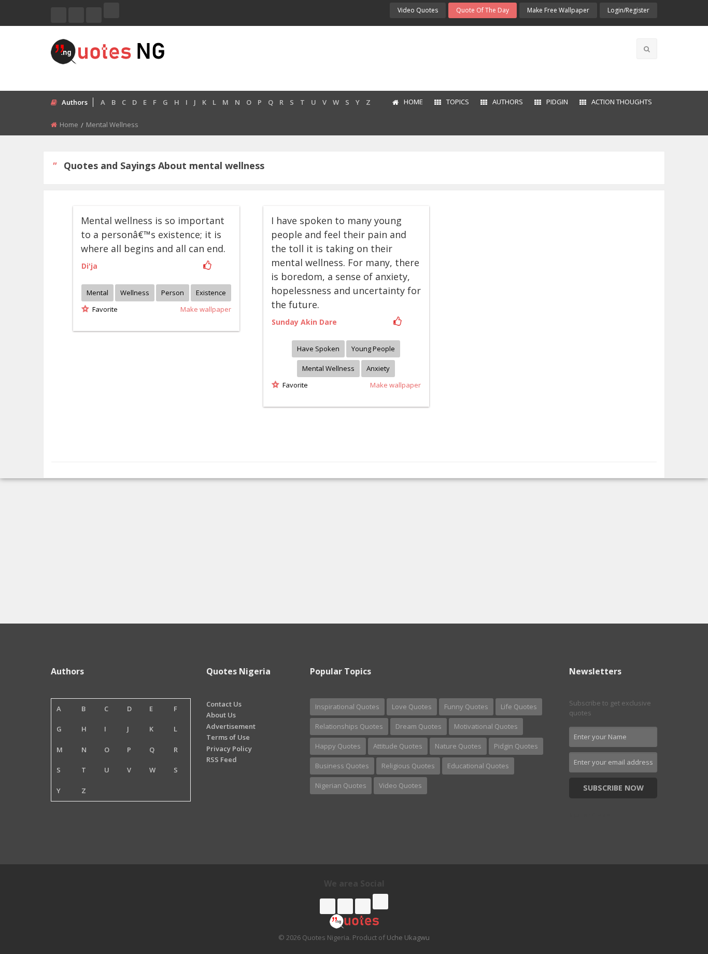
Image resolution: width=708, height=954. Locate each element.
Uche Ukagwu (408, 937)
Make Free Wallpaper (558, 10)
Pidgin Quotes (516, 746)
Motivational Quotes (486, 726)
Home (413, 101)
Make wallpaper (205, 309)
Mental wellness (328, 368)
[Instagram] (94, 15)
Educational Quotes (478, 765)
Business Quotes (342, 765)
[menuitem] (407, 103)
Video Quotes (418, 10)
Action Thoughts (621, 101)
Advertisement (231, 726)
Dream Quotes (418, 726)
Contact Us (224, 704)
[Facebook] (58, 15)
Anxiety (378, 368)
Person (172, 292)
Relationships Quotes (349, 726)
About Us (221, 715)
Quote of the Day (482, 10)
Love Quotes (412, 706)
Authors (507, 101)
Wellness (134, 292)
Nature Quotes (458, 746)
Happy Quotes (338, 746)
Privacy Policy (229, 748)
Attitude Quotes (397, 746)
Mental (97, 292)
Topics (457, 101)
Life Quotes (519, 706)
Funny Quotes (466, 706)
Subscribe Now (613, 788)
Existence (211, 292)
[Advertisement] (395, 57)
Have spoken (318, 348)
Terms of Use (228, 737)
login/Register (628, 10)
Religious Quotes (408, 765)
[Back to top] (674, 889)
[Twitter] (76, 15)
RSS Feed (221, 759)
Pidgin (557, 101)
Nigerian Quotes (340, 785)
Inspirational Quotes (347, 706)
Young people (373, 348)
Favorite (103, 309)
